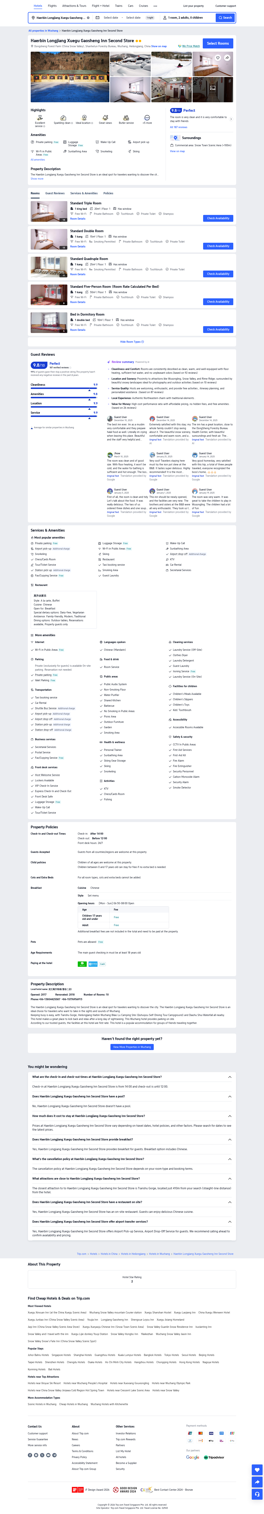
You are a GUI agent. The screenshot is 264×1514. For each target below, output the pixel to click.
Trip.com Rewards (125, 1439)
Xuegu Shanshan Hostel (158, 1312)
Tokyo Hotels (171, 1355)
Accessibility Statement (85, 1463)
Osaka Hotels (95, 1362)
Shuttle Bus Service (46, 708)
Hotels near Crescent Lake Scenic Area (128, 1390)
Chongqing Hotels (166, 1362)
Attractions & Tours (74, 6)
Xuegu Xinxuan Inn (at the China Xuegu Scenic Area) (57, 1312)
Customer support (38, 1433)
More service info (37, 1445)
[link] (193, 6)
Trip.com (81, 1253)
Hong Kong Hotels (189, 1362)
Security (120, 1469)
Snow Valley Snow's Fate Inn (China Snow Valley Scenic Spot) (62, 1341)
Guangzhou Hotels (105, 1355)
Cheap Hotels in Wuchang (73, 1404)
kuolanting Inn (204, 1326)
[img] (70, 77)
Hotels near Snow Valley (165, 1390)
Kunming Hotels (36, 1369)
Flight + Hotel (100, 6)
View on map (177, 151)
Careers (76, 1445)
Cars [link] (130, 6)
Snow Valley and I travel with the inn (48, 1334)
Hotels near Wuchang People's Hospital (85, 1383)
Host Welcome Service (47, 775)
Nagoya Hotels (211, 1362)
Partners (120, 1445)
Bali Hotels (54, 1369)
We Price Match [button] (191, 46)
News (75, 1439)
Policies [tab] (108, 193)
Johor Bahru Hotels (38, 1355)
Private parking (43, 543)
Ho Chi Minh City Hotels (118, 1362)
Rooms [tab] (35, 193)
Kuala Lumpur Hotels (129, 1355)
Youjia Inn (92, 1319)
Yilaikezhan (147, 1334)
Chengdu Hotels (76, 1362)
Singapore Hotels (61, 1355)
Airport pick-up (43, 548)
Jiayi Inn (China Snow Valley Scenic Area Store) (54, 1326)
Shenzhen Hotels (54, 1362)
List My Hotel (123, 1451)
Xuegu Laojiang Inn (185, 1312)
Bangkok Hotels (152, 1355)
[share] (257, 1482)
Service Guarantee (38, 1439)
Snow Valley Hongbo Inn (124, 1334)
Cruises (143, 6)
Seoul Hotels (189, 1355)
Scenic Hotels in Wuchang (42, 1404)
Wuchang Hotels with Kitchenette (109, 1404)
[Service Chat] (257, 1494)
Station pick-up (43, 570)
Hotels (38, 6)
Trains (118, 6)
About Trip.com (80, 1433)
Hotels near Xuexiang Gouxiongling (129, 1383)
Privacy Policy (79, 1457)
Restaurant (109, 559)
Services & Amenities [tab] (84, 193)
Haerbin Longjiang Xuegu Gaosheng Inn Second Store (82, 40)
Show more (37, 178)
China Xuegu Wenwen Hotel (214, 1312)
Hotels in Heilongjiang (133, 1253)
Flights (52, 6)
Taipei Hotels (35, 1362)
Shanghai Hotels (83, 1355)
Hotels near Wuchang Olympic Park (171, 1383)
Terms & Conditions (82, 1451)
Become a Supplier (126, 1463)
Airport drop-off (178, 554)
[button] (156, 6)
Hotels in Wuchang (159, 1253)
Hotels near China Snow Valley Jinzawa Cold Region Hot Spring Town (66, 1390)
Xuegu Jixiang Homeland (170, 1319)
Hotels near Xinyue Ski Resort (44, 1383)
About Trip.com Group (84, 1469)
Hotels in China (109, 1253)
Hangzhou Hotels (144, 1362)
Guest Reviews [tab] (55, 193)
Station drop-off (44, 729)
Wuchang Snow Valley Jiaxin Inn (173, 1334)
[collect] (257, 1469)
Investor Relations (126, 1433)
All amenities (38, 159)
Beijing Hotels (206, 1355)
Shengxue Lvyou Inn (142, 1319)
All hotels (121, 1457)
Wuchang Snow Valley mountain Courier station (115, 1312)
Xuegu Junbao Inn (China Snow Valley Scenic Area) (56, 1319)
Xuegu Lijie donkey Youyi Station (89, 1334)
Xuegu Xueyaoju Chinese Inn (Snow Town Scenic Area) (113, 1326)
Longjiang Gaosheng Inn (114, 1319)
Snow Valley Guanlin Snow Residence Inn (170, 1326)
